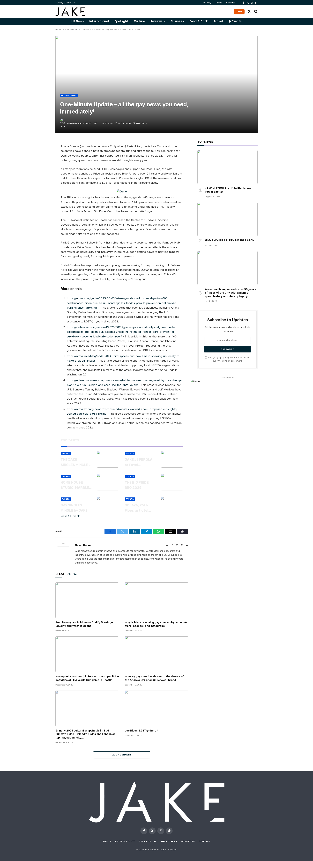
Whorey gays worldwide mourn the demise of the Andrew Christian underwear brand (154, 678)
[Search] (255, 11)
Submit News (169, 841)
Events (236, 21)
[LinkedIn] (44, 165)
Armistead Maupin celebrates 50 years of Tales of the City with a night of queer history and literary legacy (230, 293)
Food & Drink (198, 21)
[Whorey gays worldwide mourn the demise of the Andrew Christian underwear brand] (156, 654)
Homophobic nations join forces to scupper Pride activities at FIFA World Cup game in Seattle (87, 678)
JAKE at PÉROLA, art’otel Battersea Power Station (139, 462)
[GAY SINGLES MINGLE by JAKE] (108, 505)
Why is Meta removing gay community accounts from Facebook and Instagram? (156, 624)
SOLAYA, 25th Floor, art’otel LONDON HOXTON (139, 508)
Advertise (188, 841)
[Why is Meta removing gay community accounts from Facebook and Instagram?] (156, 600)
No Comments (124, 123)
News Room (76, 123)
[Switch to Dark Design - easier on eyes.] (249, 11)
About (107, 841)
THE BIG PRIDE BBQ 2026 (137, 485)
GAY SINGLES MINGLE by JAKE (74, 507)
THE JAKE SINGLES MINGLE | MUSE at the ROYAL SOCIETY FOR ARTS (75, 462)
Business (177, 21)
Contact (230, 2)
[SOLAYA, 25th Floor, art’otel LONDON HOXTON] (172, 505)
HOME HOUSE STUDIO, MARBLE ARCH (75, 485)
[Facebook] (44, 150)
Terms (218, 2)
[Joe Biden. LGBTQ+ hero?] (156, 708)
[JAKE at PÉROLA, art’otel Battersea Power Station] (172, 459)
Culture (139, 21)
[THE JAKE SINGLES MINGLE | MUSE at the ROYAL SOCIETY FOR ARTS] (108, 459)
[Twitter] (44, 158)
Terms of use (147, 841)
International (99, 21)
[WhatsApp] (44, 172)
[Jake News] (70, 11)
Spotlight (121, 21)
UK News (77, 21)
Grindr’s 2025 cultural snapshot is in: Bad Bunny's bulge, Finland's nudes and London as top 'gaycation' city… (85, 734)
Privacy (207, 2)
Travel (218, 21)
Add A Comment (121, 755)
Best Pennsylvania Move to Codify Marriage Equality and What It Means (84, 624)
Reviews (156, 21)
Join (239, 11)
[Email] (44, 180)
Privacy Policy (223, 361)
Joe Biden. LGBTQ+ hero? (141, 730)
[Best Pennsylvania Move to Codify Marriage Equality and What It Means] (87, 600)
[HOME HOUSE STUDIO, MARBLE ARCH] (108, 482)
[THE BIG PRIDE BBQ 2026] (172, 482)
